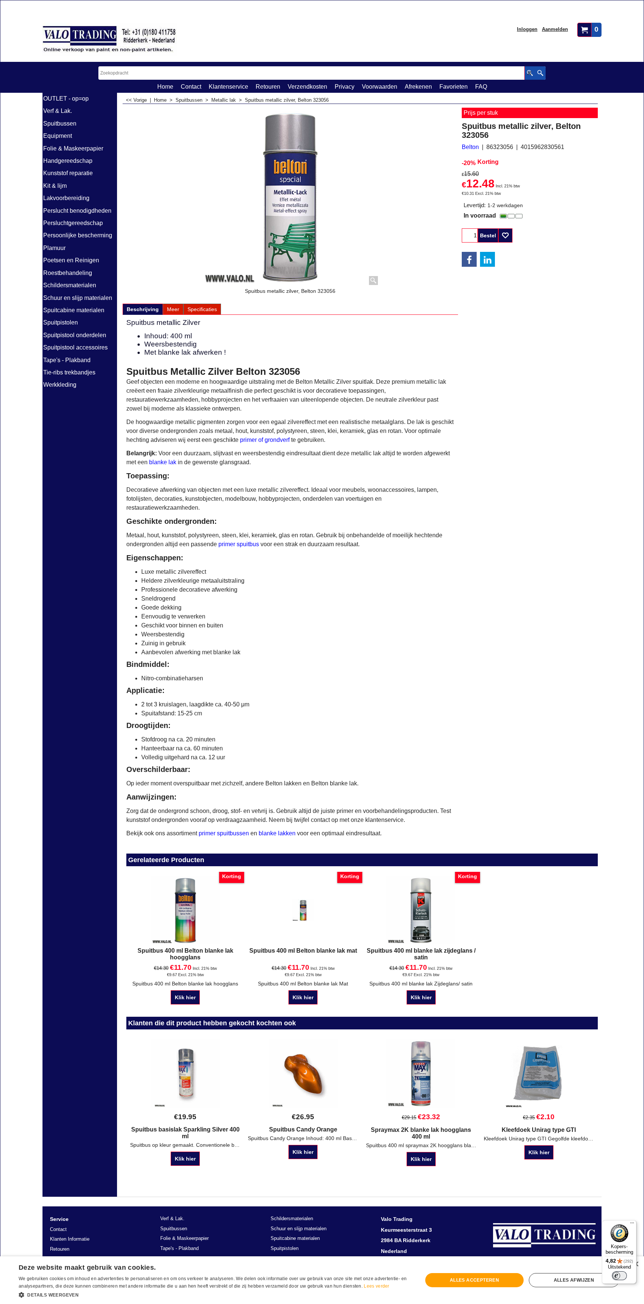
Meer (173, 309)
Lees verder (376, 1286)
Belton (470, 147)
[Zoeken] (540, 73)
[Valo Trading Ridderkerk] (109, 39)
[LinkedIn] (487, 259)
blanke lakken (277, 833)
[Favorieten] (505, 235)
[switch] (619, 1275)
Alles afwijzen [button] (574, 1280)
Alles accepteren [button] (474, 1280)
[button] (215, 1294)
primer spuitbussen (224, 833)
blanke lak (162, 462)
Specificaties (202, 309)
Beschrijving (143, 309)
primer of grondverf (265, 440)
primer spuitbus (238, 544)
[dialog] (322, 1280)
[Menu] (632, 1224)
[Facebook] (469, 259)
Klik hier (185, 997)
